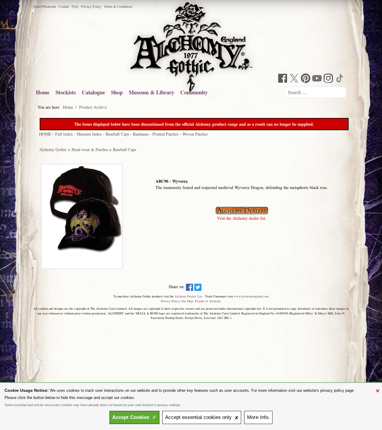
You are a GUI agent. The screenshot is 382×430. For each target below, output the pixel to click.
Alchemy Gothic (53, 149)
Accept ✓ (134, 417)
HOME (45, 134)
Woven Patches (195, 134)
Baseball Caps (117, 134)
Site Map (187, 301)
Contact (63, 6)
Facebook (283, 79)
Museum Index (89, 134)
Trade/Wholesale (44, 6)
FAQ (75, 6)
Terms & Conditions (118, 6)
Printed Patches (165, 134)
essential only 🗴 (201, 417)
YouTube (317, 79)
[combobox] (315, 92)
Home (43, 92)
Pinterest (306, 79)
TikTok (340, 79)
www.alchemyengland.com (251, 296)
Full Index (64, 134)
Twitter (294, 79)
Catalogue (93, 92)
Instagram (329, 79)
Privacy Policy (91, 6)
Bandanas (141, 134)
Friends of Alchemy (207, 301)
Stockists (66, 92)
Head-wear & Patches (90, 149)
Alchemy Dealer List (188, 296)
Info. (258, 417)
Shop (117, 92)
